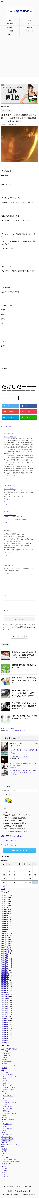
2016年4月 (5, 1034)
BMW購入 (6, 1170)
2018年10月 (5, 977)
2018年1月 (4, 993)
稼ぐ (29, 23)
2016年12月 (5, 1018)
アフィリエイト (6, 1164)
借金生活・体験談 (7, 1139)
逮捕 (4, 1115)
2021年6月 (5, 921)
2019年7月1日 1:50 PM (10, 489)
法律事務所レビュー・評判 (10, 1145)
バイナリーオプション (9, 1076)
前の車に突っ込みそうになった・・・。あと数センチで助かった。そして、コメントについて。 (24, 693)
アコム (5, 1100)
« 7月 (3, 889)
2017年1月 (4, 1016)
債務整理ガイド (6, 1141)
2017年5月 (4, 1008)
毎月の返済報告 (7, 1128)
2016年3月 (5, 1036)
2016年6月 (5, 1030)
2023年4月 (5, 901)
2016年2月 (5, 1038)
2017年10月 (5, 999)
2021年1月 (4, 931)
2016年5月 (5, 1032)
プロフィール (29, 31)
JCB (4, 1093)
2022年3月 (5, 903)
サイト (6, 610)
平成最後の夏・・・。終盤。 (19, 757)
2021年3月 (5, 927)
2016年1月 (4, 1040)
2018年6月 (5, 983)
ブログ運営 (10, 31)
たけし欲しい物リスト (9, 840)
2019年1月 (4, 971)
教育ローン (6, 1111)
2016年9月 (5, 1024)
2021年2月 (5, 929)
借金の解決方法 (6, 1137)
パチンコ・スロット (9, 1078)
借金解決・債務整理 (8, 1119)
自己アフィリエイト (9, 1135)
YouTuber (5, 1157)
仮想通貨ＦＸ (6, 1063)
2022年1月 (5, 907)
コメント (7, 573)
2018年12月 (5, 973)
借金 (9, 20)
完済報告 (5, 1126)
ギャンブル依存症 (8, 1074)
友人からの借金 (7, 1109)
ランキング (5, 1057)
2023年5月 (5, 899)
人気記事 (29, 27)
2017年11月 (5, 997)
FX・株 (4, 1155)
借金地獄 (4, 1091)
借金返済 (4, 1122)
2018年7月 (4, 981)
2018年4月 (5, 987)
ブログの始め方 (6, 1053)
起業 (3, 1174)
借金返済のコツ (7, 1124)
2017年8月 (4, 1003)
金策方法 (4, 1132)
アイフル (5, 1098)
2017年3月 (4, 1012)
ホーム (10, 34)
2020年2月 (5, 945)
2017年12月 (5, 995)
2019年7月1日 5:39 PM (10, 437)
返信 (6, 478)
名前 (5, 595)
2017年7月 (4, 1005)
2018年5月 (5, 985)
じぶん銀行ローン (8, 1096)
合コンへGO (10, 728)
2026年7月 (5, 895)
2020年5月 (5, 939)
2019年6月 (5, 961)
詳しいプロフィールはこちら (12, 836)
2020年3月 (5, 943)
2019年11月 (5, 951)
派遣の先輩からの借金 (9, 1113)
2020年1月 (5, 947)
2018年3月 (5, 989)
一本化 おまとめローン (8, 1087)
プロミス (5, 1104)
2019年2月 (5, 969)
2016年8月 (5, 1026)
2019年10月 (5, 953)
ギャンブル (5, 1072)
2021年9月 (5, 915)
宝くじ (5, 1080)
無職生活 (4, 1151)
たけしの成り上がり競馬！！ (10, 1159)
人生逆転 (4, 1168)
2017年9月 (4, 1001)
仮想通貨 (9, 27)
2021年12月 (5, 909)
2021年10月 (5, 913)
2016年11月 (5, 1020)
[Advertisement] (19, 56)
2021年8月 (5, 917)
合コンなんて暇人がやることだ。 (16, 730)
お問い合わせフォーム (19, 850)
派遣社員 (4, 1149)
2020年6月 (5, 937)
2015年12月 (5, 1042)
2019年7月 (4, 959)
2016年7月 (4, 1028)
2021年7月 (4, 919)
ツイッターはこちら (8, 845)
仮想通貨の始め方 (7, 1061)
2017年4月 (4, 1010)
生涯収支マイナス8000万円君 (11, 1161)
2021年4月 (5, 925)
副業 (3, 1172)
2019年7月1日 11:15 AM (10, 515)
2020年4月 (5, 941)
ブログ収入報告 (6, 1055)
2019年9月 (5, 955)
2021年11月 (5, 911)
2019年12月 (5, 949)
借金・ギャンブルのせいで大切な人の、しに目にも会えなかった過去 (24, 680)
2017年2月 (4, 1014)
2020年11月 (5, 935)
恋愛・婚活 (10, 23)
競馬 (4, 1083)
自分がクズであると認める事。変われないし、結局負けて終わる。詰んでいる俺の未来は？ (24, 655)
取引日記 (4, 1068)
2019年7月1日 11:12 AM (10, 533)
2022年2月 (5, 905)
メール (6, 603)
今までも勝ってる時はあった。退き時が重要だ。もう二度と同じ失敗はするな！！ (24, 705)
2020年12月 (5, 933)
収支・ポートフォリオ (8, 1065)
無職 (29, 20)
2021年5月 (5, 923)
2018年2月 (5, 991)
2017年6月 (4, 1006)
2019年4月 (5, 965)
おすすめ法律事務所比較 (9, 1049)
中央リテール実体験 (9, 1089)
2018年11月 (5, 975)
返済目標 (5, 1130)
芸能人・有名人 (7, 1085)
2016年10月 (5, 1022)
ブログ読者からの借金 (9, 1102)
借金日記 (8, 426)
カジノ (4, 1166)
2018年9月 (5, 979)
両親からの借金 (7, 1106)
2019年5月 (5, 963)
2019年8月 (5, 957)
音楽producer (6, 1177)
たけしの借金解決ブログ (19, 1191)
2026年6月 (5, 897)
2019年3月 (5, 967)
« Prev (14, 637)
